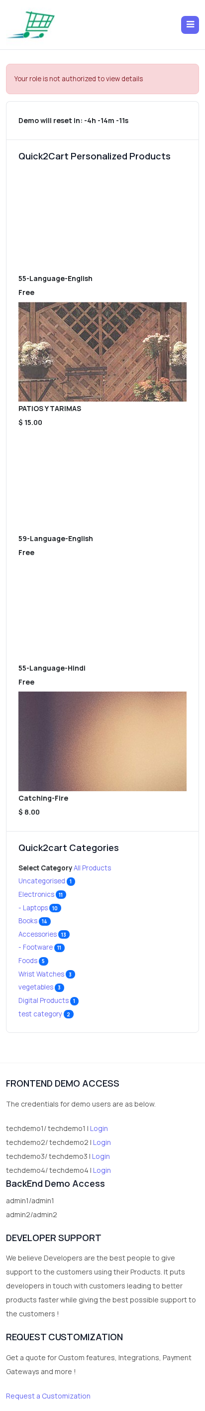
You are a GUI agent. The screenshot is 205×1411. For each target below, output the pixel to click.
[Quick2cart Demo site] (30, 24)
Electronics (40, 894)
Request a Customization (48, 1396)
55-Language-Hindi (52, 668)
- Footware (40, 947)
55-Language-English (55, 278)
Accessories (42, 934)
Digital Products (47, 1000)
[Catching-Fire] (102, 741)
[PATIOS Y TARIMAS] (102, 352)
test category (44, 1013)
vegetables (39, 987)
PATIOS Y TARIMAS (49, 408)
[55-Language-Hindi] (102, 611)
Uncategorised (45, 880)
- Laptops (38, 907)
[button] (190, 25)
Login (99, 1128)
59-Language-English (55, 538)
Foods (31, 960)
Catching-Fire (43, 798)
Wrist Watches (45, 974)
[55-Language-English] (102, 222)
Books (33, 920)
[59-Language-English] (102, 482)
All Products (92, 867)
